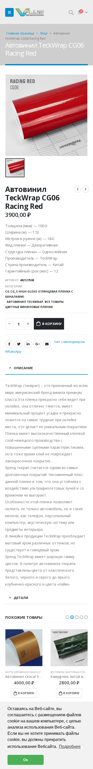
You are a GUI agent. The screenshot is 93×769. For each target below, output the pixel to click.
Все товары (54, 302)
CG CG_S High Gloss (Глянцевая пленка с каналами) (39, 293)
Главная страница (20, 33)
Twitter (18, 344)
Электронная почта (47, 344)
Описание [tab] (23, 368)
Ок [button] (25, 760)
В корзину (52, 323)
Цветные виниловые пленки (29, 307)
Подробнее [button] (70, 746)
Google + (37, 344)
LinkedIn (28, 344)
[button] (67, 617)
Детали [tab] (21, 597)
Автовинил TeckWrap (25, 302)
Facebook (9, 344)
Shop (44, 33)
